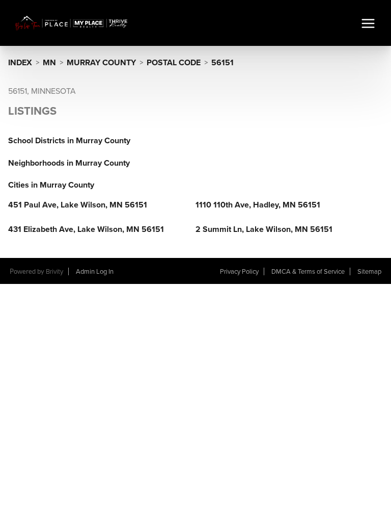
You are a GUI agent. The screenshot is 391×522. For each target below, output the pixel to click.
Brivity (54, 272)
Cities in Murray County (51, 185)
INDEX (20, 63)
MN (49, 63)
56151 (222, 63)
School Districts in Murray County (69, 141)
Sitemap (369, 272)
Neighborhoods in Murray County (69, 163)
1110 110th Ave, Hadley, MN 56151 (258, 205)
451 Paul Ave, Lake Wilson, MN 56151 (77, 205)
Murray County (101, 63)
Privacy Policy (239, 272)
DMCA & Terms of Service (308, 272)
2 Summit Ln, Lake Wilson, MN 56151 (264, 229)
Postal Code (174, 63)
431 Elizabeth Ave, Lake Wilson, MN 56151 (86, 229)
